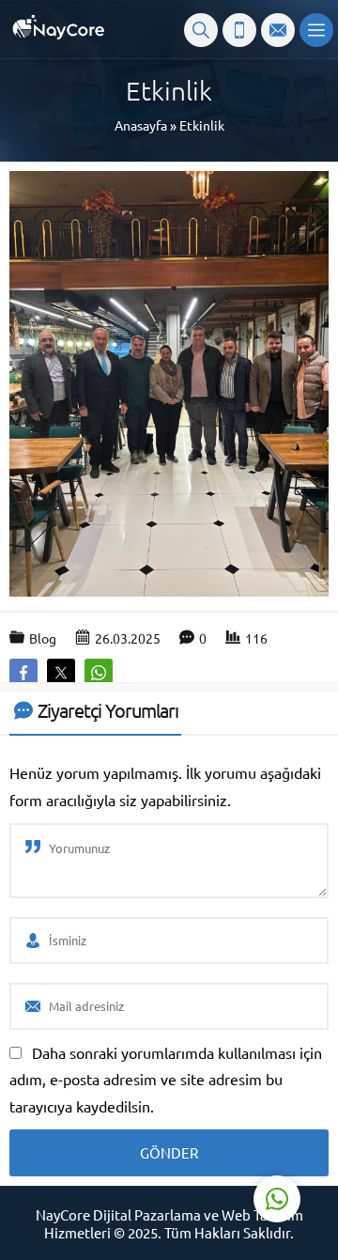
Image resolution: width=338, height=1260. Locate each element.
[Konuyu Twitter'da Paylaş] (61, 673)
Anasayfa (141, 125)
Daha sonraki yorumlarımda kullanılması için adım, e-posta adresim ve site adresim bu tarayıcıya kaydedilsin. (165, 1079)
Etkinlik (201, 125)
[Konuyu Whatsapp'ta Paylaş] (98, 673)
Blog (42, 638)
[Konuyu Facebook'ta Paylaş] (23, 673)
